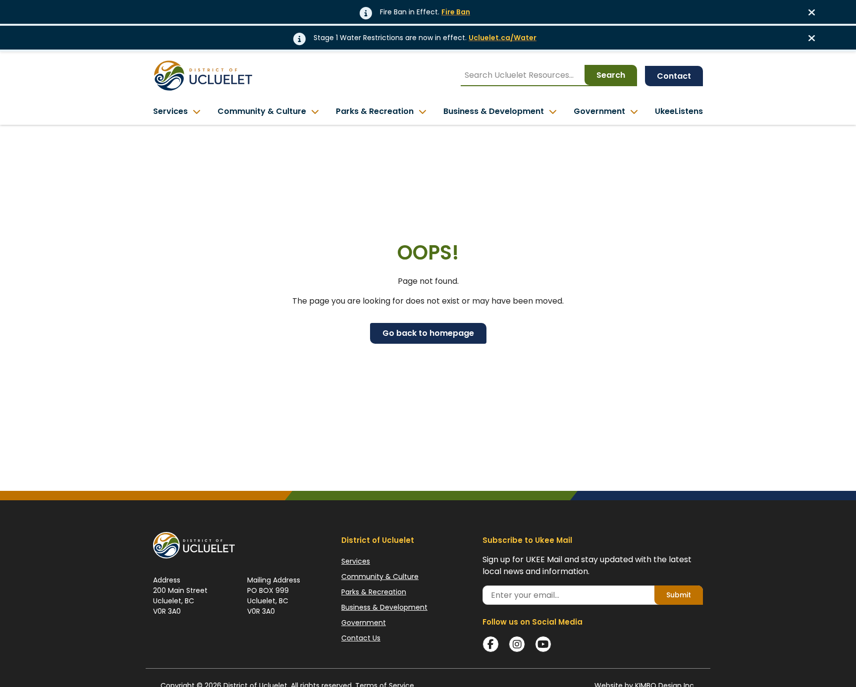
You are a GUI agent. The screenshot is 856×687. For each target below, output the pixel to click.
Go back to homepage (428, 333)
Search (610, 75)
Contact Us (360, 638)
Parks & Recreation (373, 592)
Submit (678, 595)
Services (355, 561)
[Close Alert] (815, 12)
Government (363, 623)
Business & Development (384, 607)
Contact (674, 76)
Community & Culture (380, 576)
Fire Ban (455, 12)
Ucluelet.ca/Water (502, 38)
